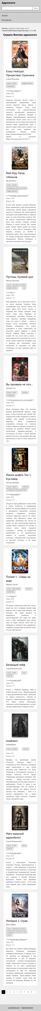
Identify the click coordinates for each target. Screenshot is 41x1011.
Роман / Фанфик (12, 749)
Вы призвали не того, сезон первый (21, 400)
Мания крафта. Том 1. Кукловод (18, 477)
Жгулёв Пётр (11, 181)
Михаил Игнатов (12, 281)
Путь (11, 292)
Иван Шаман (11, 924)
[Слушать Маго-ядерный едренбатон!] (20, 818)
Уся (24, 288)
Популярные (6, 20)
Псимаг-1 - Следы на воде (18, 579)
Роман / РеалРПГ (12, 185)
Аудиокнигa (8, 2)
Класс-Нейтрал (14, 91)
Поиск (36, 8)
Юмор (24, 673)
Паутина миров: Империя (18, 939)
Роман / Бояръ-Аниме (13, 589)
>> (4, 996)
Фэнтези (25, 392)
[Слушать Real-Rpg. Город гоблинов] (20, 157)
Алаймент (12, 741)
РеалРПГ (9, 935)
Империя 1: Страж (17, 921)
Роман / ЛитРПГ (11, 83)
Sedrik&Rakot (11, 745)
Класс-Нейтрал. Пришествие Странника (20, 73)
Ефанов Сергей (12, 584)
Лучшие (5, 15)
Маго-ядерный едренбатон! (15, 835)
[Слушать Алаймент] (20, 725)
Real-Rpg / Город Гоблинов (18, 195)
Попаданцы (10, 395)
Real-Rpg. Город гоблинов (15, 175)
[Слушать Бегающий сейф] (20, 649)
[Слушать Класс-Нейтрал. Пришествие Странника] (20, 54)
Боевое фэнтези (27, 83)
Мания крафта (14, 494)
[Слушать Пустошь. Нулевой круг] (20, 261)
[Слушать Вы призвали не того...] (20, 369)
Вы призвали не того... (19, 384)
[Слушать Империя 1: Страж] (20, 905)
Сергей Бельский (12, 79)
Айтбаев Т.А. (11, 388)
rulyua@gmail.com (14, 1008)
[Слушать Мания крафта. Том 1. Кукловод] (20, 459)
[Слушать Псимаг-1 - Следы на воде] (20, 561)
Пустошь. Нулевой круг (19, 277)
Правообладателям (27, 1008)
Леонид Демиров (12, 483)
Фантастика (10, 86)
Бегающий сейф (15, 665)
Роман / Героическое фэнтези (16, 285)
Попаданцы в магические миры (16, 188)
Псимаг (12, 596)
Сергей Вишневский (14, 668)
